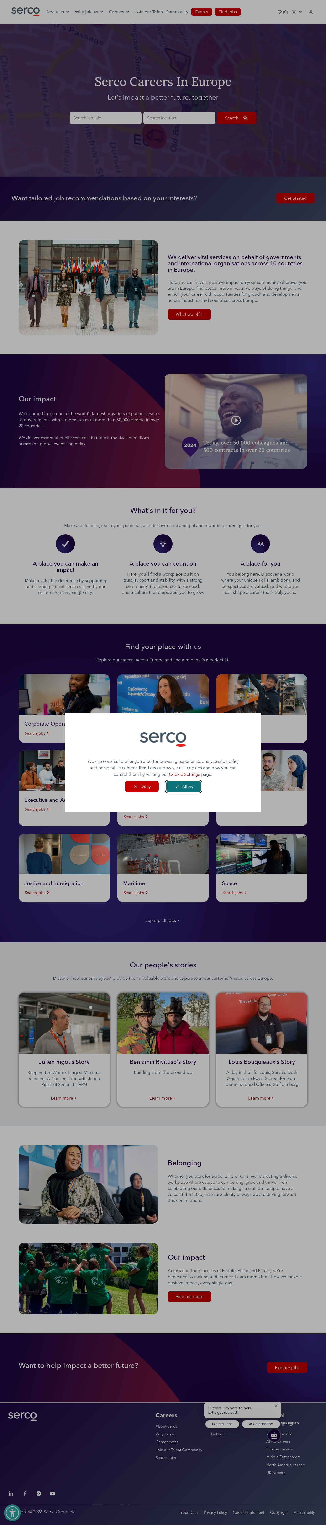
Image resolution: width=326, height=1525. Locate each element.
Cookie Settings (184, 774)
